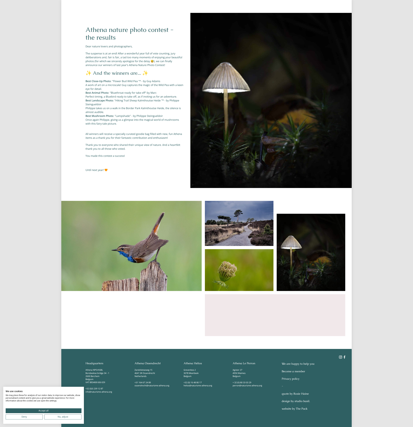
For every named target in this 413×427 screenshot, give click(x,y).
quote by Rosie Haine (295, 394)
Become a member (293, 371)
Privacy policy (290, 379)
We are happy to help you (298, 364)
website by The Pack (294, 409)
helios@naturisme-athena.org (198, 385)
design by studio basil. (296, 401)
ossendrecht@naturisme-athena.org (152, 385)
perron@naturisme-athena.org (247, 385)
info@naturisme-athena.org (99, 391)
